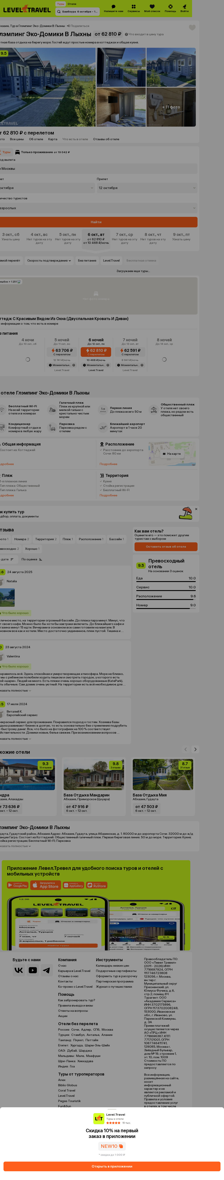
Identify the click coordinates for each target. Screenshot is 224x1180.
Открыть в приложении (112, 1166)
